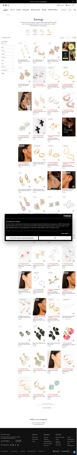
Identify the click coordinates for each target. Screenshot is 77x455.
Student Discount (70, 445)
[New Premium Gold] (68, 126)
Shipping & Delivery (48, 441)
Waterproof (49, 34)
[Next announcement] (70, 1)
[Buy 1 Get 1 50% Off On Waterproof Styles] (25, 101)
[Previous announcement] (4, 1)
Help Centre (46, 439)
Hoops (42, 34)
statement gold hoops (31, 24)
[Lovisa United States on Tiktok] (8, 5)
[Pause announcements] (72, 1)
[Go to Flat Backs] (70, 9)
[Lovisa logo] (6, 9)
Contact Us (46, 437)
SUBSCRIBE (18, 441)
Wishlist (57, 439)
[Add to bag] (29, 57)
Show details (64, 233)
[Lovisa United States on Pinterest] (17, 445)
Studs (27, 34)
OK (55, 238)
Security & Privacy (14, 451)
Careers (33, 441)
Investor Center (35, 439)
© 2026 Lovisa (41, 451)
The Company (34, 437)
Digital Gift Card (70, 439)
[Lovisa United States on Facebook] (3, 5)
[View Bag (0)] (74, 9)
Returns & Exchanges (48, 443)
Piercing (69, 437)
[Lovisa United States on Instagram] (6, 5)
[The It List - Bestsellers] (68, 51)
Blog (68, 443)
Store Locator (58, 444)
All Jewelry (8, 14)
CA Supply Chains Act (32, 451)
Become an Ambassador (58, 442)
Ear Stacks (35, 34)
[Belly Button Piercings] (54, 180)
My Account (46, 445)
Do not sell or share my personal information (22, 238)
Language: (63, 451)
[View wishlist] (73, 5)
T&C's (55, 1)
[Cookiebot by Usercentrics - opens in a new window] (64, 216)
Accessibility (22, 451)
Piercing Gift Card (70, 441)
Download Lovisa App (60, 437)
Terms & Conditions (4, 451)
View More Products (47, 407)
